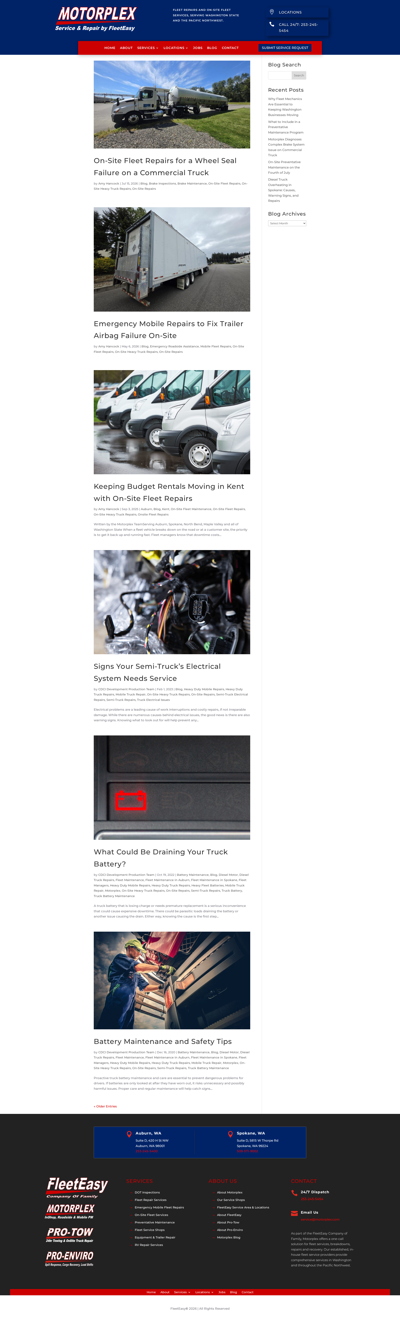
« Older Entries (105, 1106)
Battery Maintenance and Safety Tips (163, 1041)
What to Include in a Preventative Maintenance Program (286, 127)
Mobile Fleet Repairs (215, 346)
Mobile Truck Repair (131, 694)
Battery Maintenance (193, 875)
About (126, 48)
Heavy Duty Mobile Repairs (204, 689)
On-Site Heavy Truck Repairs (136, 352)
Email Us (309, 1212)
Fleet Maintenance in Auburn (167, 880)
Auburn (146, 509)
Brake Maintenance (192, 183)
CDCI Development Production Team (126, 689)
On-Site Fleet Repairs (224, 183)
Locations (174, 48)
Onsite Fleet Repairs (153, 514)
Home (109, 48)
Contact (230, 48)
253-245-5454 (312, 1199)
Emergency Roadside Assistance (174, 346)
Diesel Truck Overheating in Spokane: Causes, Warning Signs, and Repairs (283, 190)
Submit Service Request (285, 48)
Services (146, 48)
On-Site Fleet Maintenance (191, 509)
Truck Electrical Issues (153, 700)
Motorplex (112, 890)
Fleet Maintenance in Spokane (214, 880)
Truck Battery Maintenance (114, 896)
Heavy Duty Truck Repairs (171, 885)
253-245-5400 (147, 1151)
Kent (165, 509)
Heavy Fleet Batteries (207, 885)
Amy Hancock (108, 183)
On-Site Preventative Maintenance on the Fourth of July (284, 167)
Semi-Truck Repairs (121, 700)
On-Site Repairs (144, 189)
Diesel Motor (228, 875)
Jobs (197, 48)
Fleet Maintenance (130, 880)
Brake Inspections (162, 183)
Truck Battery (232, 890)
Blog (212, 48)
